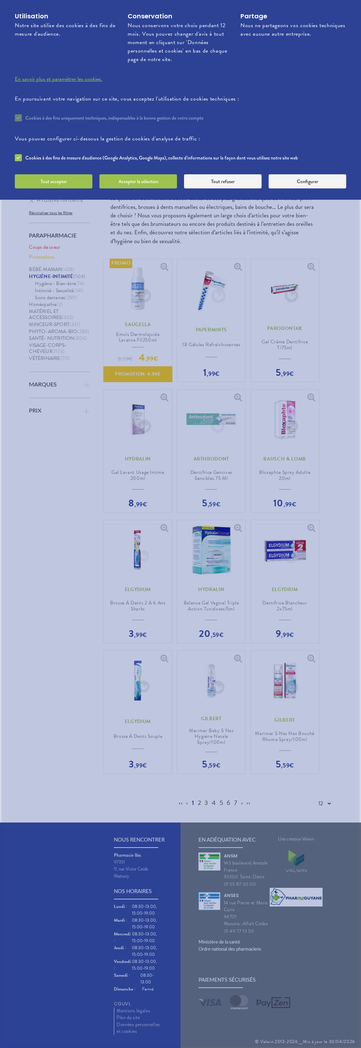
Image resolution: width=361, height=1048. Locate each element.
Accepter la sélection (138, 181)
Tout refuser (223, 181)
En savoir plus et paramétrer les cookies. (58, 79)
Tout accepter (54, 181)
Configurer (307, 181)
